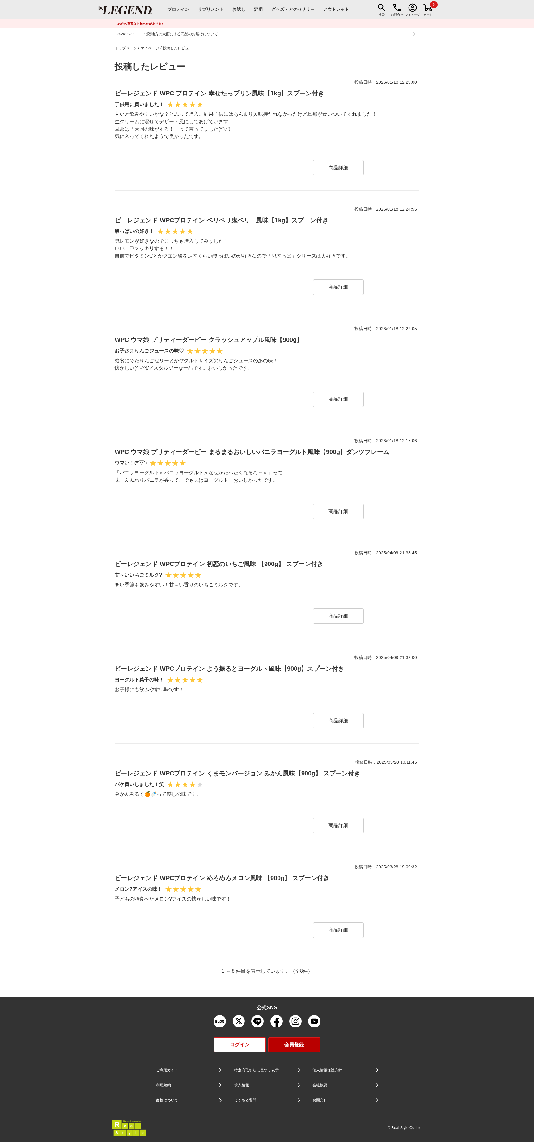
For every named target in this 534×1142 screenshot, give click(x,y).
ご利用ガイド (167, 1070)
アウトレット (336, 9)
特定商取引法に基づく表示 (256, 1070)
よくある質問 (245, 1100)
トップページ (126, 48)
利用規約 (163, 1085)
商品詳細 (338, 167)
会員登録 (294, 1044)
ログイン (240, 1044)
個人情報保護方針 (327, 1070)
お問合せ (319, 1100)
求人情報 (241, 1085)
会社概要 (319, 1085)
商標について (167, 1100)
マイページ (150, 48)
